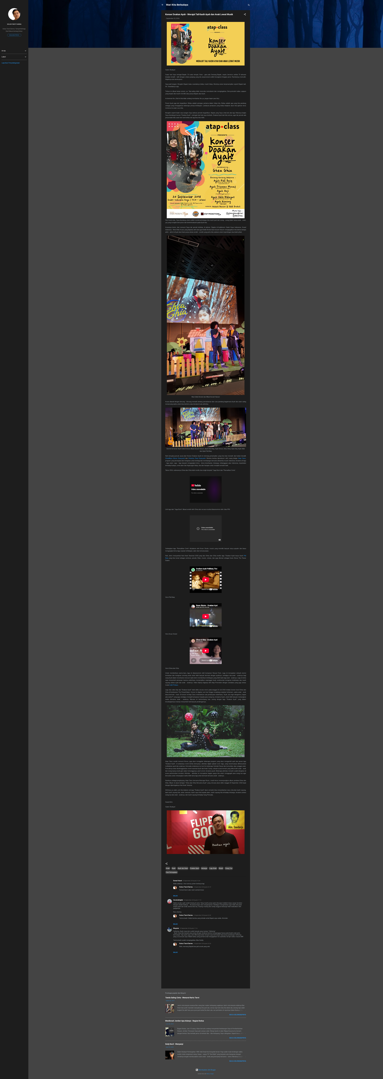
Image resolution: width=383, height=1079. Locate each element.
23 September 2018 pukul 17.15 (192, 900)
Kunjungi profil (14, 35)
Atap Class (242, 458)
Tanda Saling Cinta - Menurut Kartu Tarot (182, 998)
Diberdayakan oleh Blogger (207, 1070)
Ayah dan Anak (183, 868)
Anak (167, 868)
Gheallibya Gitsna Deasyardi (175, 458)
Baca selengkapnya (237, 1015)
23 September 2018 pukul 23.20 (202, 915)
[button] (245, 14)
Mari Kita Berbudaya (177, 4)
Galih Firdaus (173, 685)
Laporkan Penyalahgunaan (11, 63)
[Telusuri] (249, 5)
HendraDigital (178, 900)
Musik (221, 868)
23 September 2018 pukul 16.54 (191, 880)
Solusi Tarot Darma (186, 887)
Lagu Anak (213, 868)
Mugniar (176, 928)
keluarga (204, 868)
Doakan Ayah (194, 868)
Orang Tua (228, 868)
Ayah (173, 868)
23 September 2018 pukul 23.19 (202, 887)
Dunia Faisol (177, 881)
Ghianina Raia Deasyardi (196, 458)
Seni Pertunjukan (171, 872)
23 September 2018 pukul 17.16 (188, 928)
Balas (175, 896)
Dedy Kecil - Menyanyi (174, 1044)
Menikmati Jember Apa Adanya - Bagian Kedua (184, 1021)
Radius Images (210, 1073)
